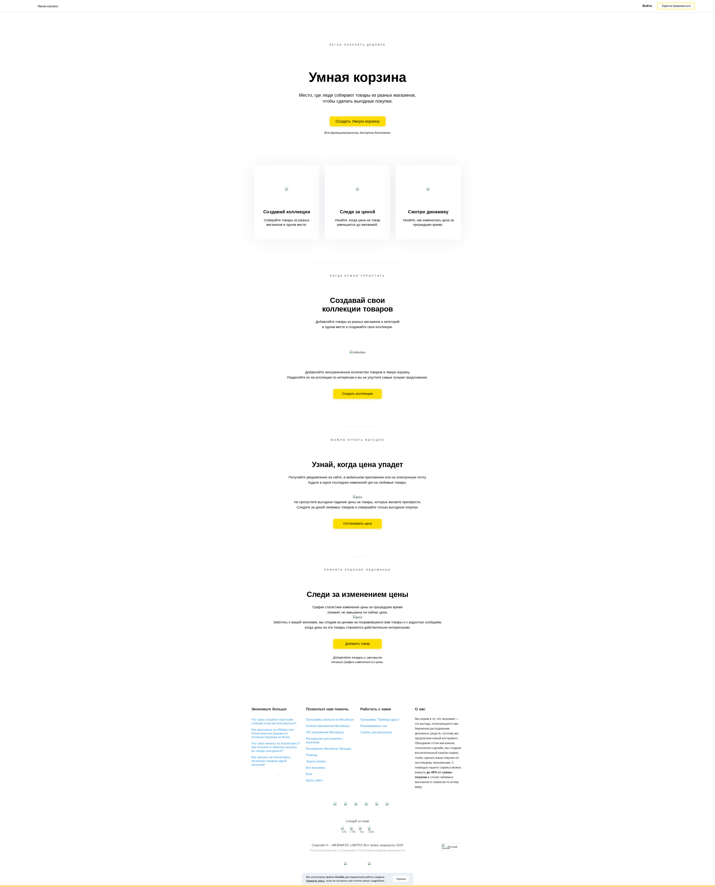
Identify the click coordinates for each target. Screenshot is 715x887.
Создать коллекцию (357, 394)
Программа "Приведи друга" (380, 719)
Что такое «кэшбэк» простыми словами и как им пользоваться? (273, 721)
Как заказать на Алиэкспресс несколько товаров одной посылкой (271, 761)
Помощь (311, 755)
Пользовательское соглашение (333, 850)
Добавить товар (357, 644)
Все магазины (315, 767)
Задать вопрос (316, 761)
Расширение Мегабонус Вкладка (328, 748)
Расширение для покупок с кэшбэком (324, 740)
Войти (647, 5)
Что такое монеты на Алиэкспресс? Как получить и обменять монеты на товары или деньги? (275, 747)
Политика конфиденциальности (382, 850)
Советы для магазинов (376, 732)
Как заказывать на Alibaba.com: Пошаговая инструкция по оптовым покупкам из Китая (273, 733)
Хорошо (401, 878)
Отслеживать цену (357, 523)
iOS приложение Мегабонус (325, 732)
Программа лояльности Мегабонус (330, 719)
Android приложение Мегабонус (328, 726)
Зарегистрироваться (676, 5)
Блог (309, 774)
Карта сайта (314, 780)
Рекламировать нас (373, 726)
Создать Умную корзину (358, 121)
